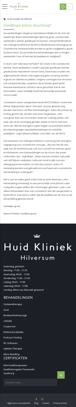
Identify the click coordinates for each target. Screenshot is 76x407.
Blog (36, 403)
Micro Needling (11, 354)
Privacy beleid (60, 403)
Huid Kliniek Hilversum (19, 19)
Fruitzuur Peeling (13, 337)
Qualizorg (9, 373)
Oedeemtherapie (13, 304)
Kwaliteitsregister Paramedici (19, 369)
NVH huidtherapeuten (15, 365)
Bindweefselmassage (15, 315)
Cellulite (8, 321)
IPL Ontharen (10, 343)
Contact (45, 403)
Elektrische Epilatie (14, 332)
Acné (6, 309)
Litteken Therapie (13, 348)
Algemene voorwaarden (18, 403)
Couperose (10, 326)
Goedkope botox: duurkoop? (27, 25)
